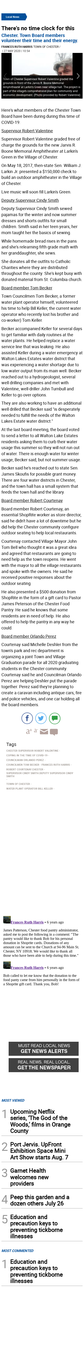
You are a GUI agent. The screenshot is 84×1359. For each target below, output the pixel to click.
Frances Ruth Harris (16, 46)
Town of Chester (46, 46)
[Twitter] (41, 718)
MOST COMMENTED (17, 1250)
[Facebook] (27, 718)
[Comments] (54, 718)
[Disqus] (42, 851)
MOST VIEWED (12, 1100)
